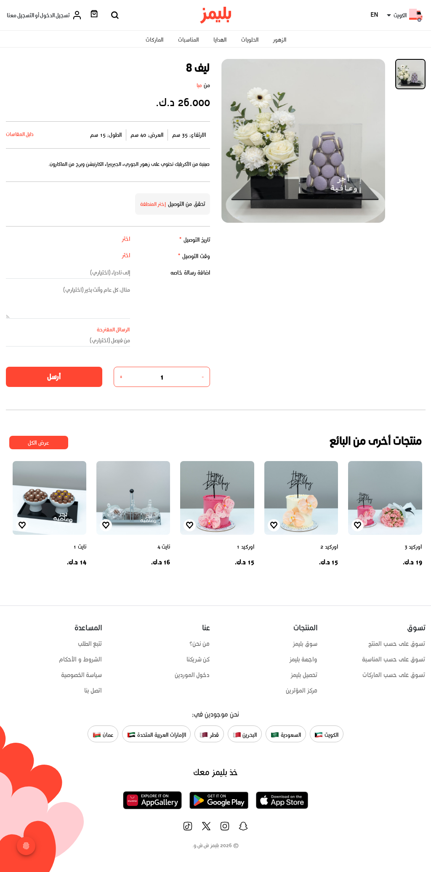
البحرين (249, 735)
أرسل (54, 376)
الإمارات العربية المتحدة (161, 735)
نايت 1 (79, 547)
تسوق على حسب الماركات (393, 675)
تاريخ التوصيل (194, 240)
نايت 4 (163, 547)
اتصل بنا (93, 690)
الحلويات (249, 40)
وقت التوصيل (194, 256)
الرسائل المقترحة (113, 329)
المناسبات (188, 40)
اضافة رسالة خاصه (190, 273)
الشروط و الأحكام (80, 659)
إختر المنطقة (153, 204)
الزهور (279, 40)
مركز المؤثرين (302, 690)
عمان (107, 735)
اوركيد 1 (245, 547)
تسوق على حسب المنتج (396, 644)
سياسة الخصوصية (81, 675)
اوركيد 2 (329, 547)
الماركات (154, 40)
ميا (199, 85)
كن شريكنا (198, 659)
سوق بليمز (305, 644)
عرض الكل (38, 443)
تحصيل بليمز (304, 675)
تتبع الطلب (90, 644)
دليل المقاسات (20, 134)
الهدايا (219, 40)
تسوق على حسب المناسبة (393, 659)
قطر (213, 735)
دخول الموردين (192, 675)
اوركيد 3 (413, 547)
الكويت (330, 735)
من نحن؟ (199, 644)
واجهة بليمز (303, 659)
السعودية (290, 735)
